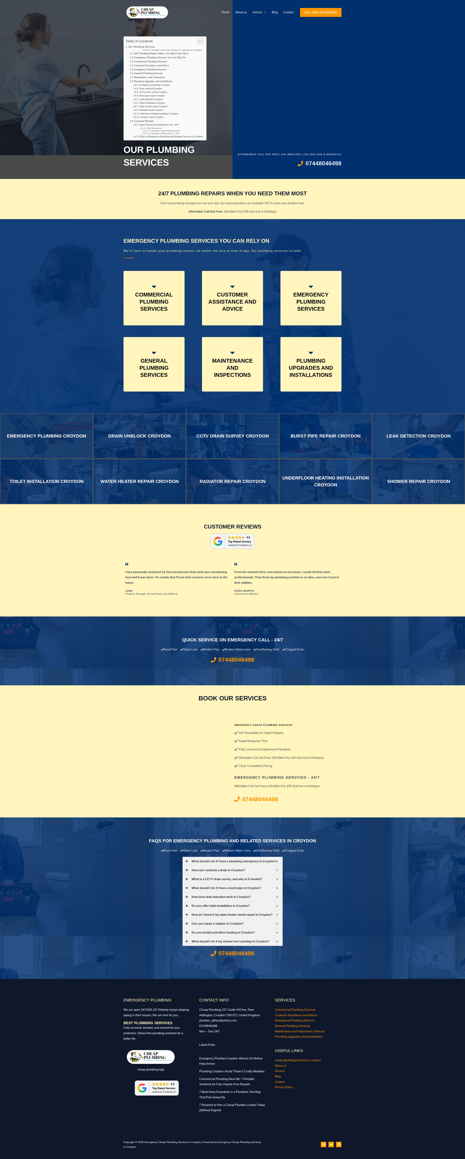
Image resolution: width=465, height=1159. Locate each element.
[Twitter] (331, 1144)
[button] (320, 12)
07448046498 (208, 1025)
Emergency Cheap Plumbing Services (165, 131)
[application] (264, 12)
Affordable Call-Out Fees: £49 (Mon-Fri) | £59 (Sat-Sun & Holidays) (176, 50)
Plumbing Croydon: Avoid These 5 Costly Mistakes (231, 1071)
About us (241, 12)
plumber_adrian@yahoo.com (218, 1020)
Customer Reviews (144, 121)
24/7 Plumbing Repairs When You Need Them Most (161, 53)
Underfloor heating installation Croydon (158, 113)
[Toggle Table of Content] (199, 41)
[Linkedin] (338, 1144)
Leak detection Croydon (151, 99)
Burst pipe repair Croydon (152, 95)
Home (225, 12)
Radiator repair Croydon (151, 110)
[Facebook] (323, 1144)
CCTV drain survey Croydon (153, 92)
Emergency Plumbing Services (150, 69)
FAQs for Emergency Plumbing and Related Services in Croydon (171, 136)
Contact (289, 12)
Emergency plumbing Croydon (154, 85)
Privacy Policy (284, 1087)
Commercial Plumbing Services (150, 61)
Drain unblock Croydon (150, 88)
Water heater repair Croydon (153, 106)
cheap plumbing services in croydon (298, 1060)
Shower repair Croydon (152, 117)
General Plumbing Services (148, 73)
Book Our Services (154, 128)
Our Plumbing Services (141, 46)
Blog (275, 12)
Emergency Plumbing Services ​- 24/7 (165, 133)
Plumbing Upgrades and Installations (153, 81)
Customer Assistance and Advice (151, 65)
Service (257, 12)
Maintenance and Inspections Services (300, 1031)
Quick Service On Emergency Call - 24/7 (159, 125)
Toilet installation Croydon (152, 103)
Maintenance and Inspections (149, 77)
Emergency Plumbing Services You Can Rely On (159, 57)
